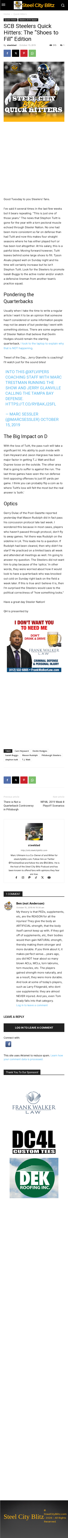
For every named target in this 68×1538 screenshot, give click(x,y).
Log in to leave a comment (32, 1005)
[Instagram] (24, 878)
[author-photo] (34, 840)
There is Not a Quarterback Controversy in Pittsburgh (19, 805)
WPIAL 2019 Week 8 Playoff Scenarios (52, 803)
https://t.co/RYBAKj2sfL (30, 404)
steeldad (12, 45)
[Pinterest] (24, 53)
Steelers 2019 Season (28, 19)
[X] (15, 53)
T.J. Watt (26, 759)
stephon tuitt (11, 759)
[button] (8, 1046)
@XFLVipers (37, 372)
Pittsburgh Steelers (51, 755)
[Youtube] (50, 878)
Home (7, 14)
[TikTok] (37, 878)
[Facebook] (7, 53)
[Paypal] (31, 878)
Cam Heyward (22, 751)
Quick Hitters (20, 14)
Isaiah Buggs (11, 755)
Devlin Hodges (40, 751)
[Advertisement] (34, 710)
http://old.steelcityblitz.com (34, 850)
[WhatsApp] (32, 53)
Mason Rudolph (30, 755)
